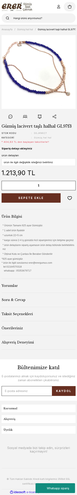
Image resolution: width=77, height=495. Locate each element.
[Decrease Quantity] (7, 185)
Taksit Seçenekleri (17, 314)
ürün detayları (10, 155)
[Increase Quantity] (69, 185)
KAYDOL (63, 391)
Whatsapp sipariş (58, 488)
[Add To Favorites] (70, 198)
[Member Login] (58, 6)
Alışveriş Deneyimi (18, 342)
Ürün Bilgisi (12, 216)
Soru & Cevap (13, 300)
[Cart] (70, 6)
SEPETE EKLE (31, 198)
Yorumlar (10, 286)
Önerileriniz (12, 328)
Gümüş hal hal (43, 137)
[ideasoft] (18, 492)
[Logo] (18, 6)
